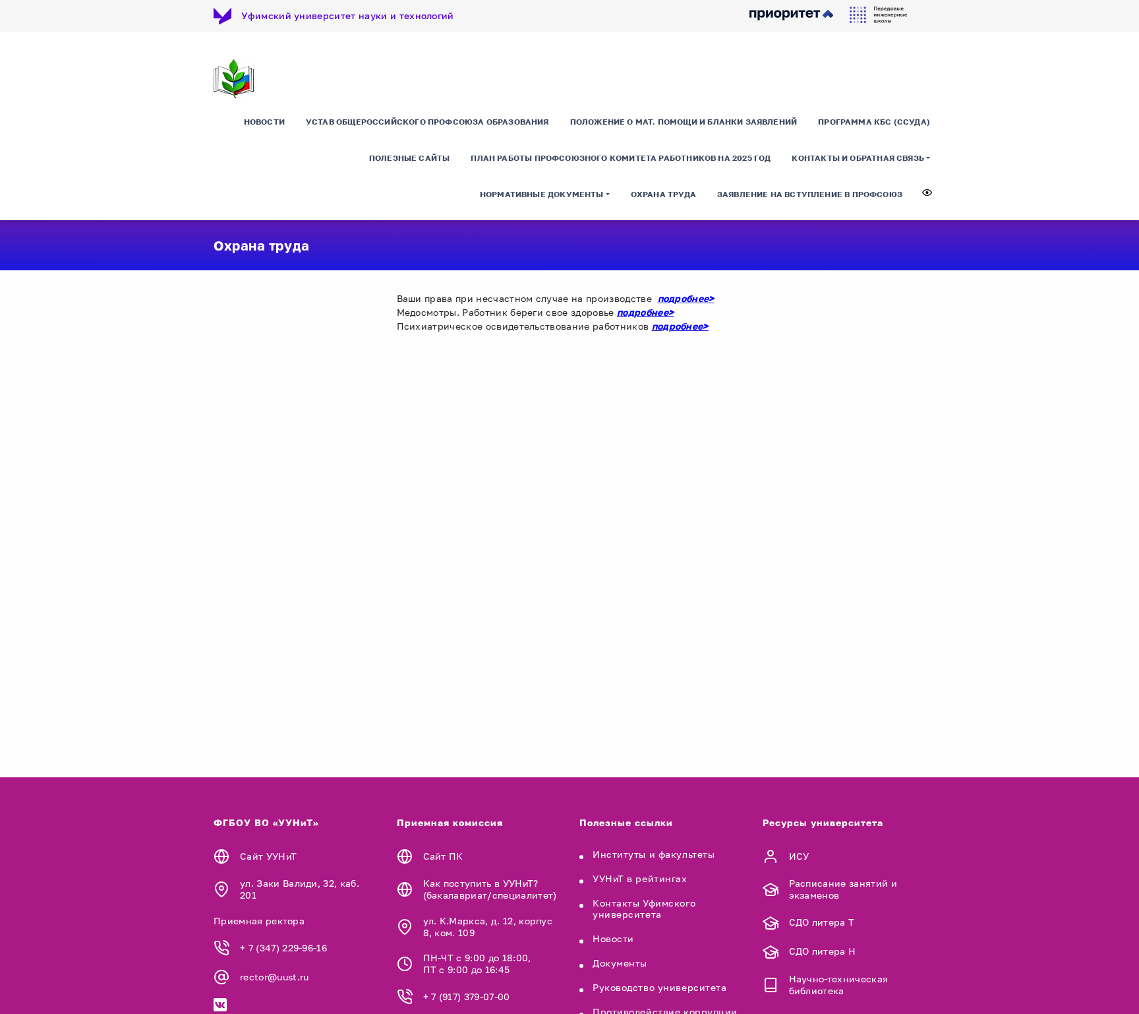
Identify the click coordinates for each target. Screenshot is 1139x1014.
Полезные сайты (409, 158)
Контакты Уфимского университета (644, 908)
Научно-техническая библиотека (839, 984)
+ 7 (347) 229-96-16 (283, 947)
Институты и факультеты (654, 854)
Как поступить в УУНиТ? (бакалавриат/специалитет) (490, 889)
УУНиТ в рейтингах (640, 878)
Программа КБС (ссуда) (874, 122)
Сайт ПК (443, 856)
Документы (620, 963)
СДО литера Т (822, 922)
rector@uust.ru (274, 976)
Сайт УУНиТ (268, 856)
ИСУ (799, 856)
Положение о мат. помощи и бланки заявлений (684, 122)
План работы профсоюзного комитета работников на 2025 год (621, 158)
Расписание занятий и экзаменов (843, 889)
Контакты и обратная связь (858, 158)
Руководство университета (659, 987)
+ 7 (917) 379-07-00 (466, 996)
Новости (264, 122)
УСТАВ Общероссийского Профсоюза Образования (427, 122)
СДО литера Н (822, 951)
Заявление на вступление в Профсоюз (809, 194)
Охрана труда (663, 194)
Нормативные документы (542, 194)
